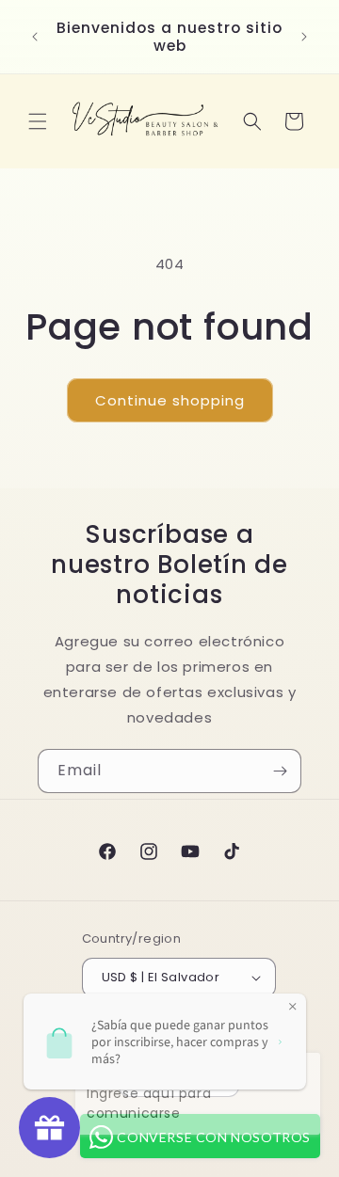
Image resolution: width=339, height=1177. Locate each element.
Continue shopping (170, 400)
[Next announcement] (304, 36)
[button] (37, 121)
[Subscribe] (279, 771)
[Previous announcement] (35, 36)
